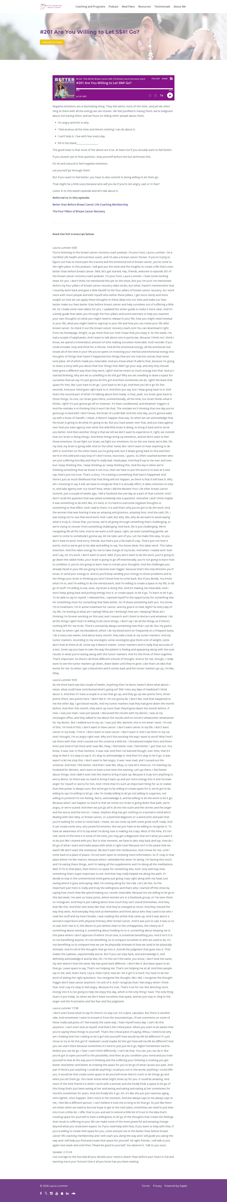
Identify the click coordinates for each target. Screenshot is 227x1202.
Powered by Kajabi (175, 1186)
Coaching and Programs (90, 6)
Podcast (113, 6)
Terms (146, 1186)
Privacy (157, 1186)
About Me (180, 6)
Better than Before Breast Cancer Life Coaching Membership (90, 204)
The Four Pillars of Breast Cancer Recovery (79, 211)
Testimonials (162, 6)
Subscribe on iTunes (52, 42)
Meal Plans (128, 6)
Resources (144, 6)
